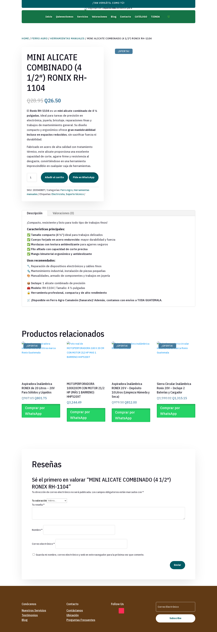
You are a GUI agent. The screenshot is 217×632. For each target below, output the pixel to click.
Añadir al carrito (54, 177)
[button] (83, 177)
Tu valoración (39, 500)
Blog (113, 16)
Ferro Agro (40, 38)
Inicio (48, 16)
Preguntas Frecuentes (80, 620)
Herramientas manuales (67, 38)
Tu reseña (38, 504)
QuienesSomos (64, 16)
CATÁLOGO (141, 16)
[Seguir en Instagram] (129, 610)
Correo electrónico (43, 543)
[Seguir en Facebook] (113, 610)
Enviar (177, 564)
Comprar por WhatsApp (35, 411)
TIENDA (155, 16)
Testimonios (30, 615)
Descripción (34, 213)
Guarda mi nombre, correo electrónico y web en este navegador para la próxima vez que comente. (90, 554)
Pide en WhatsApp (83, 177)
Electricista (58, 194)
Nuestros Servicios (34, 610)
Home (25, 38)
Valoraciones (99, 16)
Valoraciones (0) (63, 213)
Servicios (82, 16)
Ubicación (72, 615)
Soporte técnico (75, 194)
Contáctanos (74, 610)
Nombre (37, 529)
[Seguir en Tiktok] (121, 610)
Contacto (125, 16)
